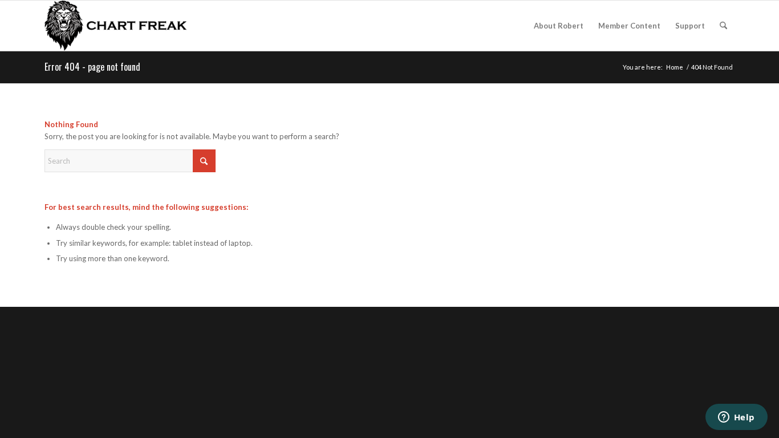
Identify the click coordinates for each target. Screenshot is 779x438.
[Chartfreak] (115, 26)
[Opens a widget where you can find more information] (736, 418)
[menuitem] (558, 26)
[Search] (723, 26)
